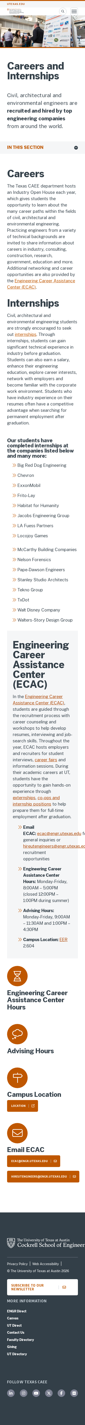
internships (25, 334)
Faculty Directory (20, 1340)
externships (24, 797)
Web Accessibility (45, 1264)
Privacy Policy (17, 1264)
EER (64, 939)
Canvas (12, 1318)
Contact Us (15, 1332)
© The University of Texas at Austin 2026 (38, 1271)
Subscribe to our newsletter (27, 1287)
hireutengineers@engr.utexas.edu (39, 1176)
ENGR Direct (16, 1311)
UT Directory (17, 1354)
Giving (12, 1347)
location (18, 1106)
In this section (25, 147)
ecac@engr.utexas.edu (59, 833)
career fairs (46, 759)
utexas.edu (16, 4)
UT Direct (14, 1325)
